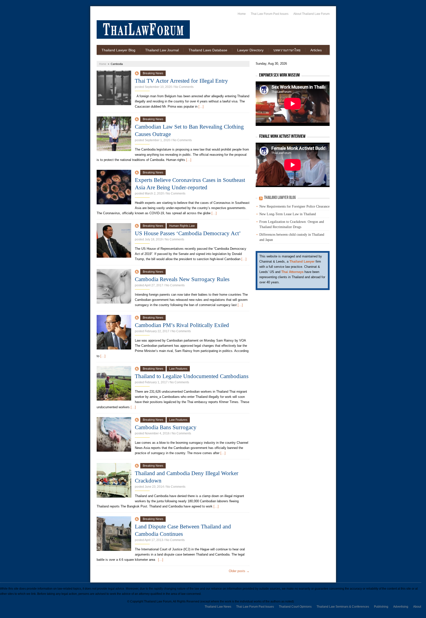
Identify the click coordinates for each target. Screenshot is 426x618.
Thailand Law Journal (162, 50)
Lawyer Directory (250, 50)
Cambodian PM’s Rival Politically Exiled (182, 325)
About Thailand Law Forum (311, 14)
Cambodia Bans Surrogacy (165, 427)
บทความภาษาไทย (287, 50)
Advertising (400, 606)
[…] (201, 106)
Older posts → (239, 571)
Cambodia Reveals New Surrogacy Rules (182, 279)
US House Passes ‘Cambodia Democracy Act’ (188, 233)
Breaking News (153, 73)
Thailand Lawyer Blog (118, 50)
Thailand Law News (218, 606)
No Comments (184, 87)
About (417, 606)
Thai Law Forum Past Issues (269, 14)
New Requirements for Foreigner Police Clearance (294, 206)
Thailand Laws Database (208, 50)
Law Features (178, 368)
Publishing (381, 606)
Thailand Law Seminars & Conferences (343, 606)
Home (242, 14)
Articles (316, 50)
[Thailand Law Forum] (143, 29)
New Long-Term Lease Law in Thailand (287, 214)
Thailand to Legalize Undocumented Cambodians (191, 376)
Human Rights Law (182, 226)
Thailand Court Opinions (295, 606)
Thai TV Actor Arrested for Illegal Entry (181, 81)
